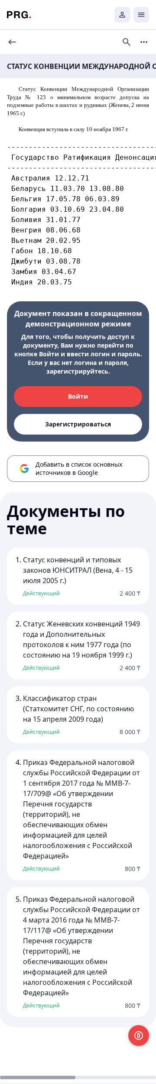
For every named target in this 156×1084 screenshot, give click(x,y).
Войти (78, 396)
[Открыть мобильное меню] (141, 15)
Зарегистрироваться (78, 424)
